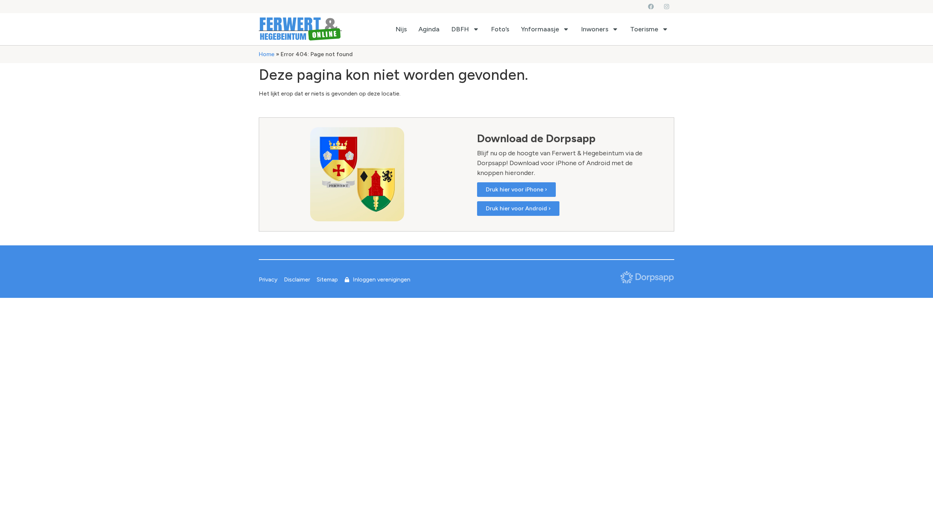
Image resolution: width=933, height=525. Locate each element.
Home (266, 54)
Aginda (429, 29)
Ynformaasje (540, 29)
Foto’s (500, 29)
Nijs (401, 29)
